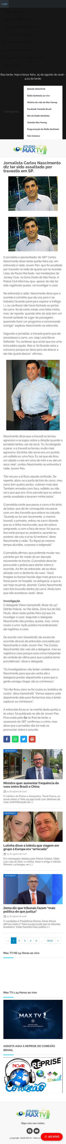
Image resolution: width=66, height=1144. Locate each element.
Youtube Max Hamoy (16, 50)
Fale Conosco (11, 65)
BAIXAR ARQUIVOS (15, 11)
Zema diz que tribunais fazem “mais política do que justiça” (29, 909)
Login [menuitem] (4, 3)
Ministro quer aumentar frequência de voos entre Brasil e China (31, 784)
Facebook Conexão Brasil (19, 34)
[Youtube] (37, 1131)
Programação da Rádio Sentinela (24, 57)
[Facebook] (6, 739)
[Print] (32, 739)
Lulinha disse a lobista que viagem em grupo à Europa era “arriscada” (31, 847)
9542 (50, 940)
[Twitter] (23, 739)
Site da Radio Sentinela (17, 42)
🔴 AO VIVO (51, 1136)
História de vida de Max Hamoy (22, 26)
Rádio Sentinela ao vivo (17, 19)
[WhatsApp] (15, 739)
